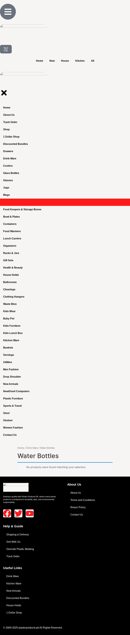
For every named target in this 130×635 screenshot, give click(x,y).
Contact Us (76, 514)
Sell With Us (13, 541)
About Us (75, 492)
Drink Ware (32, 448)
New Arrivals (13, 590)
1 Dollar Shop (14, 612)
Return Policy (78, 507)
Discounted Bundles (17, 598)
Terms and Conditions (82, 500)
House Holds (13, 605)
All (92, 60)
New (52, 60)
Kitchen (80, 60)
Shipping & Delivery (17, 534)
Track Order (13, 556)
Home (39, 60)
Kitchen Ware (13, 583)
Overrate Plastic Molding (20, 549)
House (65, 60)
